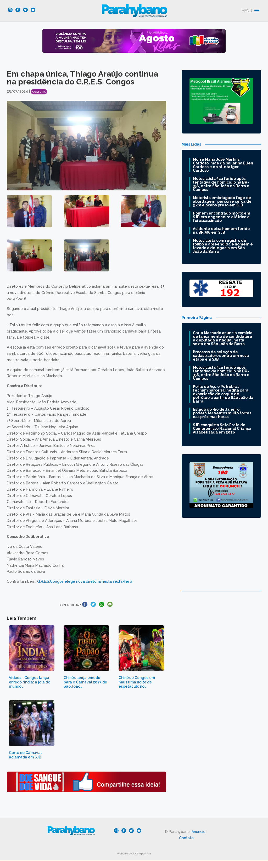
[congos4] (29, 255)
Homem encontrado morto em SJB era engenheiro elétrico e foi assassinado (221, 216)
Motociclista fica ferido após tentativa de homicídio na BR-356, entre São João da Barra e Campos (221, 184)
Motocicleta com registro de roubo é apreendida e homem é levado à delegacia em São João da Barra (223, 246)
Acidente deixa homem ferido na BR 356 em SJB (221, 230)
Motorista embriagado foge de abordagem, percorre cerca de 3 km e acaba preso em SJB (222, 201)
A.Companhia (141, 853)
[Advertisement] (221, 558)
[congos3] (143, 211)
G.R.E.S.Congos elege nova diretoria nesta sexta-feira (84, 581)
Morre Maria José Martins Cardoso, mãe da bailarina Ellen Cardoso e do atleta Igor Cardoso (223, 165)
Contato (186, 838)
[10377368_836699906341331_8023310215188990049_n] (86, 255)
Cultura (39, 91)
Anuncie (198, 832)
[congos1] (29, 211)
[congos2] (86, 211)
